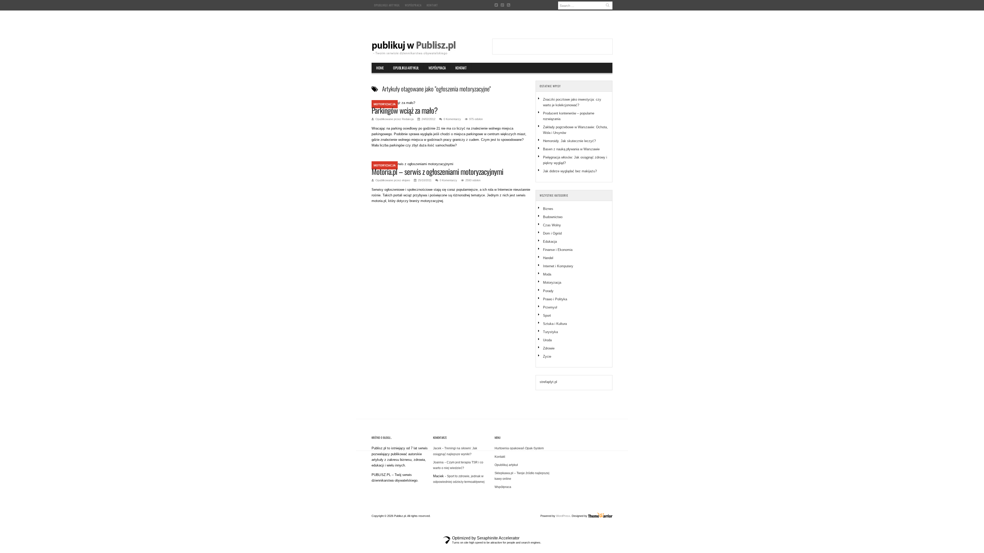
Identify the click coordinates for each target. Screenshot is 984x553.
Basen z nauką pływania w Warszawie (571, 149)
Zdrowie (549, 348)
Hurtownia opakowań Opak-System (519, 448)
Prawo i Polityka (555, 299)
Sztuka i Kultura (555, 324)
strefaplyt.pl (548, 382)
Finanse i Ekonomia (557, 250)
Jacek (437, 448)
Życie (547, 356)
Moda (547, 274)
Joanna (438, 462)
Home (380, 67)
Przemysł (550, 307)
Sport (547, 315)
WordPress (563, 515)
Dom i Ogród (552, 233)
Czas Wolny (552, 225)
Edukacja (550, 241)
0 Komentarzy (452, 119)
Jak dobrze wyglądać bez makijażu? (570, 171)
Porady (548, 291)
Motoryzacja (385, 104)
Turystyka (550, 332)
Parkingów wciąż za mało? (404, 110)
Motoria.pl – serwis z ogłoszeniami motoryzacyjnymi (437, 171)
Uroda (547, 340)
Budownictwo (552, 217)
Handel (548, 258)
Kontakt (432, 5)
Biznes (548, 209)
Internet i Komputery (558, 266)
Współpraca (413, 5)
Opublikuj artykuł (387, 5)
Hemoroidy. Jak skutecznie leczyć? (569, 141)
